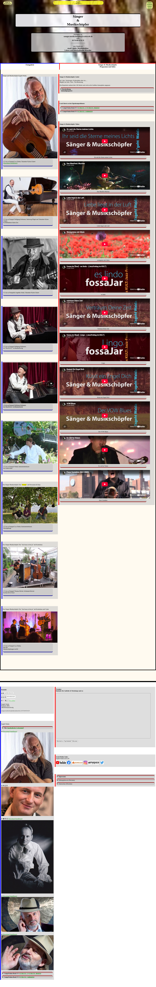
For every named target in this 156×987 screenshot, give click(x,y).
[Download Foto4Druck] (10, 163)
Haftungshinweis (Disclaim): (67, 780)
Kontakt (150, 6)
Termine (149, 2)
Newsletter (149, 4)
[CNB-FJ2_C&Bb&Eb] (85, 111)
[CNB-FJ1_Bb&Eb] (93, 108)
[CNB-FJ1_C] (82, 108)
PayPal (149, 8)
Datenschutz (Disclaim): (65, 784)
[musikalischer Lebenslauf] (15, 728)
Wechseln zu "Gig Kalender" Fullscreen (67, 741)
